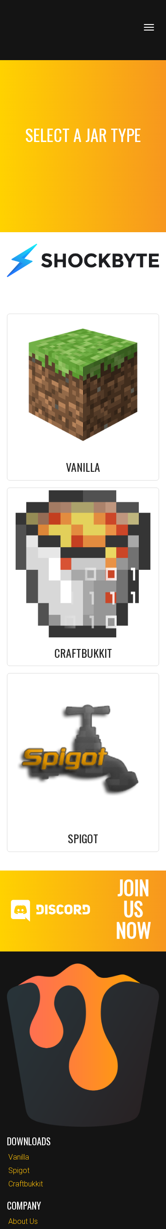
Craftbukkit (25, 1184)
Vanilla (18, 1157)
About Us (23, 1221)
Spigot (19, 1170)
